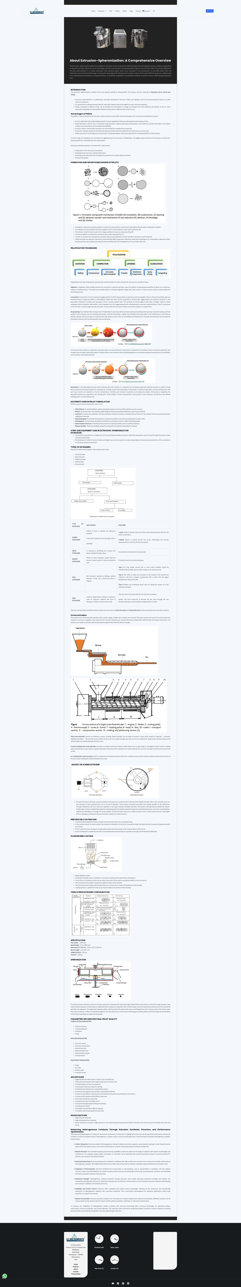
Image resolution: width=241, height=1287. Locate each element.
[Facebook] (118, 1283)
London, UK (114, 1268)
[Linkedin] (128, 1283)
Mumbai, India (99, 1247)
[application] (105, 11)
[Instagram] (123, 1283)
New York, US (99, 1268)
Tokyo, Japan (114, 1247)
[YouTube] (113, 1283)
